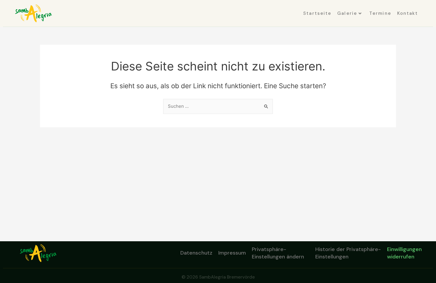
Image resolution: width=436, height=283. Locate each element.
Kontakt (407, 13)
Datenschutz (196, 252)
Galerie (347, 13)
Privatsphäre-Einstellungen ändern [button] (278, 253)
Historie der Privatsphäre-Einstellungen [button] (348, 253)
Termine (380, 13)
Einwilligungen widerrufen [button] (404, 253)
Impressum (232, 252)
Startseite (317, 13)
